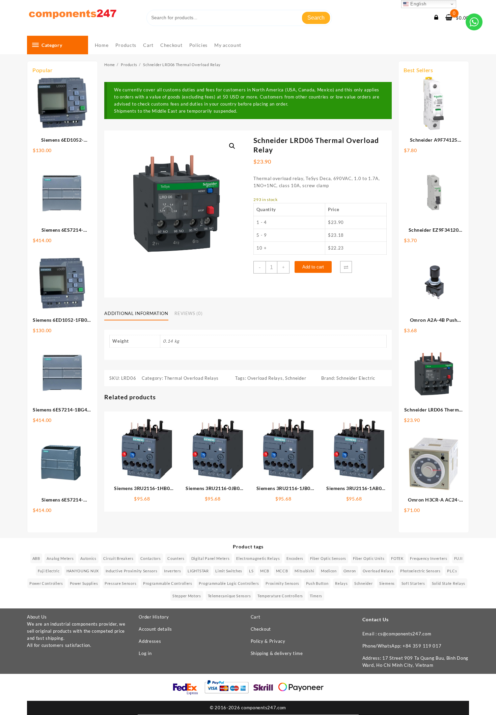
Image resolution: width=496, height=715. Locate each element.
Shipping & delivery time (277, 653)
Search (316, 18)
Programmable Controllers (167, 583)
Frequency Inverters (428, 558)
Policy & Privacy (268, 641)
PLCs (452, 571)
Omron (349, 571)
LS (251, 571)
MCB (264, 571)
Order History (154, 617)
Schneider (295, 378)
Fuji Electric (49, 571)
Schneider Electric (355, 378)
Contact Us (375, 619)
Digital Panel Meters (210, 558)
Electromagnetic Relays (258, 558)
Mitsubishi (304, 571)
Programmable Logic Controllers (229, 583)
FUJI (458, 558)
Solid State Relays (449, 583)
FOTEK (397, 558)
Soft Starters (413, 583)
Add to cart (313, 266)
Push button (317, 583)
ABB (36, 558)
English (417, 3)
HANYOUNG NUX (82, 571)
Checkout (261, 629)
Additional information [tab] (136, 313)
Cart (255, 617)
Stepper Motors (186, 596)
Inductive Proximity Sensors (132, 571)
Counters (176, 558)
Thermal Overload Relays (191, 378)
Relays (341, 583)
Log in (145, 653)
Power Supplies (84, 583)
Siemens (387, 583)
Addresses (150, 641)
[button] (232, 146)
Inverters (172, 571)
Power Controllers (46, 583)
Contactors (150, 558)
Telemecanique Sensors (229, 596)
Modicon (329, 571)
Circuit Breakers (118, 558)
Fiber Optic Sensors (328, 558)
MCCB (282, 571)
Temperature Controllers (280, 596)
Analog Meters (60, 558)
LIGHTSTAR (198, 571)
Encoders (294, 558)
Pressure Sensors (120, 583)
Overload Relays (265, 378)
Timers (316, 596)
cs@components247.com (404, 633)
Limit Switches (228, 571)
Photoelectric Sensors (420, 571)
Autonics (88, 558)
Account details (155, 629)
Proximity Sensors (282, 583)
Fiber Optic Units (369, 558)
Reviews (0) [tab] (188, 313)
